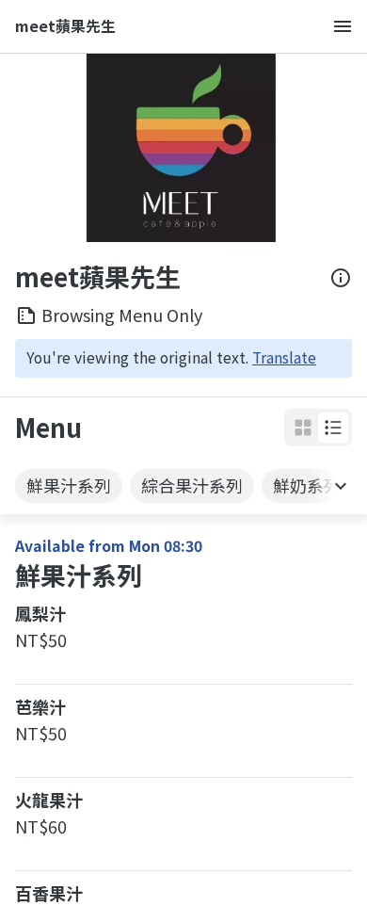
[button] (333, 428)
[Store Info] (341, 278)
